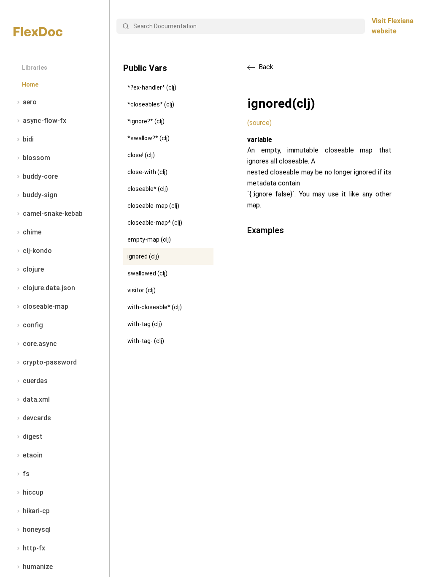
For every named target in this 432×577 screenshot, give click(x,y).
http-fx (34, 548)
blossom (36, 158)
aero (30, 102)
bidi (28, 139)
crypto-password (50, 362)
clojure (33, 269)
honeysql (37, 529)
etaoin (33, 455)
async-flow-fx (44, 121)
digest (33, 437)
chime (32, 232)
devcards (37, 418)
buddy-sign (40, 195)
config (33, 325)
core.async (40, 344)
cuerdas (35, 381)
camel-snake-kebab (53, 214)
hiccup (33, 492)
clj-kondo (37, 251)
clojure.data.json (49, 288)
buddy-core (40, 176)
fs (26, 474)
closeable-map (45, 306)
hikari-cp (36, 511)
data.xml (36, 399)
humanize (38, 567)
